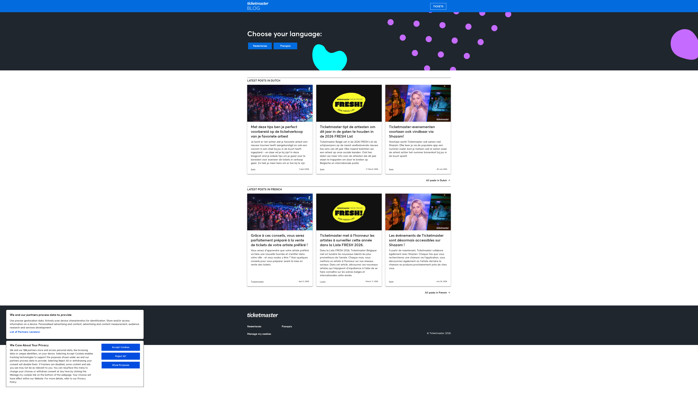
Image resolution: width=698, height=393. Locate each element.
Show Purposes (120, 365)
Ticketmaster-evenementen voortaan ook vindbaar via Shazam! (412, 131)
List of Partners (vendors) (25, 332)
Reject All (120, 356)
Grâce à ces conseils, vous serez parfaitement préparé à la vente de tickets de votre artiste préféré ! (279, 240)
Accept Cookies (121, 347)
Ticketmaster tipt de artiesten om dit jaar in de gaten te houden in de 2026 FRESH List (347, 131)
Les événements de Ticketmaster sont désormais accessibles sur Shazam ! (416, 240)
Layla (322, 281)
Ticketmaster (257, 281)
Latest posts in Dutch (263, 80)
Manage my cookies (259, 334)
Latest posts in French (264, 189)
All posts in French (436, 292)
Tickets (438, 6)
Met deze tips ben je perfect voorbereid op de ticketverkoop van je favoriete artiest (277, 131)
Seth (253, 169)
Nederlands (260, 45)
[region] (75, 348)
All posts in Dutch (436, 180)
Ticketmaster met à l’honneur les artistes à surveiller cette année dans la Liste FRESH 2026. (347, 240)
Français (285, 45)
